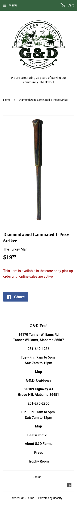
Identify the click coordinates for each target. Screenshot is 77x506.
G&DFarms (27, 498)
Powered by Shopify (50, 498)
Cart (70, 5)
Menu (13, 5)
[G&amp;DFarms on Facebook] (69, 486)
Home (6, 99)
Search (37, 476)
